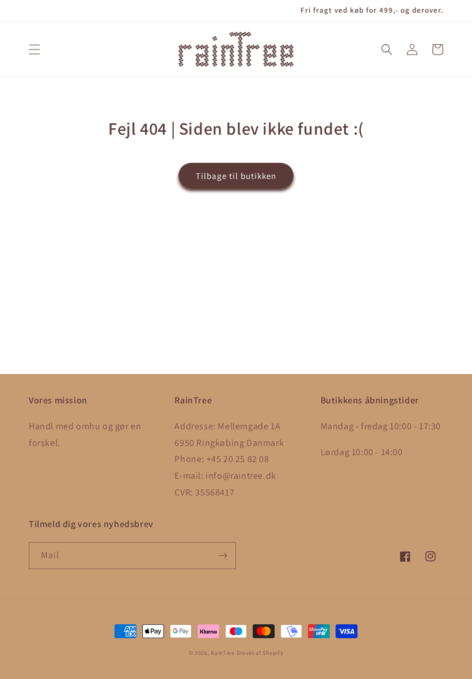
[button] (34, 49)
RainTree (223, 653)
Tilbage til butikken (236, 175)
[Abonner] (222, 555)
